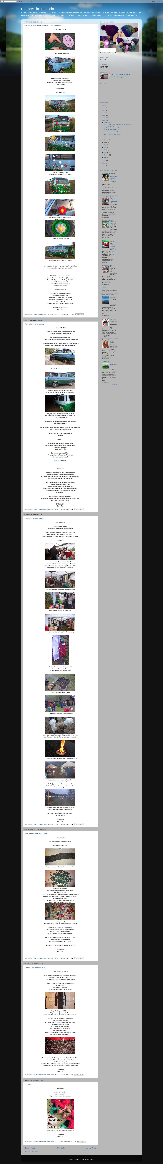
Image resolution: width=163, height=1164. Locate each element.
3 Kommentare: (64, 824)
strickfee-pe (106, 318)
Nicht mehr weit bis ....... (113, 320)
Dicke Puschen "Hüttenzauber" (113, 201)
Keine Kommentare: (66, 1141)
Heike (45, 566)
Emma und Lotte (60, 1094)
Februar (106, 155)
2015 (104, 115)
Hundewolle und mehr (37, 9)
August (106, 140)
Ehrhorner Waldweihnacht (34, 519)
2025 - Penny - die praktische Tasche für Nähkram (113, 245)
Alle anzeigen (115, 384)
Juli (105, 142)
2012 (104, 160)
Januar (106, 157)
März (105, 152)
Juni (105, 145)
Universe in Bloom (113, 222)
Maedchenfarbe (107, 265)
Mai (105, 147)
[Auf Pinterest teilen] (83, 314)
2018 (104, 107)
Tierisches (105, 361)
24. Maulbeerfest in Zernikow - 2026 (113, 177)
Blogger (91, 1159)
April (105, 150)
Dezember (107, 122)
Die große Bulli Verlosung (34, 324)
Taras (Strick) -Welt (108, 196)
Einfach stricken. (107, 220)
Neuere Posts (30, 1148)
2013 (104, 120)
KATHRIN (60, 468)
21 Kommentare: (65, 314)
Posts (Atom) (35, 1151)
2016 (104, 112)
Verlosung (28, 1084)
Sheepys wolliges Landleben (108, 295)
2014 (104, 117)
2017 (104, 110)
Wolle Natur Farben (108, 173)
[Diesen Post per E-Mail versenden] (76, 314)
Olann (104, 287)
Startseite (61, 1148)
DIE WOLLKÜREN (60, 461)
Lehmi (104, 240)
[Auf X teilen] (80, 314)
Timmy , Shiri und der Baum (35, 968)
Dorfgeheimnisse (107, 340)
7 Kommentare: (64, 509)
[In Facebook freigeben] (81, 314)
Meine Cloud (104, 60)
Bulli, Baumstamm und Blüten (36, 834)
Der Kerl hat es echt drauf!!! (60, 369)
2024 (104, 105)
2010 (104, 165)
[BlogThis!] (78, 314)
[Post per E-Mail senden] (72, 314)
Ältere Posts (91, 1148)
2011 (104, 163)
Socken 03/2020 (112, 342)
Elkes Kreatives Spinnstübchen (121, 74)
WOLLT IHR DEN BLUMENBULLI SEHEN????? (43, 26)
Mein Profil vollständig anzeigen (118, 77)
